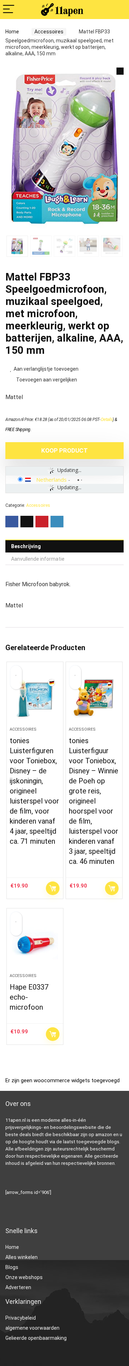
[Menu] (8, 9)
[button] (120, 71)
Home (12, 31)
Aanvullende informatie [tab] (37, 559)
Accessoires (48, 31)
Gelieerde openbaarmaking (36, 1338)
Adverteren (18, 1287)
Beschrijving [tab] (26, 546)
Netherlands (51, 479)
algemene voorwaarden (32, 1328)
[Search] (117, 9)
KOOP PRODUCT (64, 450)
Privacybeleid (20, 1318)
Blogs (11, 1267)
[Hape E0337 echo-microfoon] (35, 943)
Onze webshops (24, 1277)
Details (107, 419)
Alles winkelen (21, 1257)
